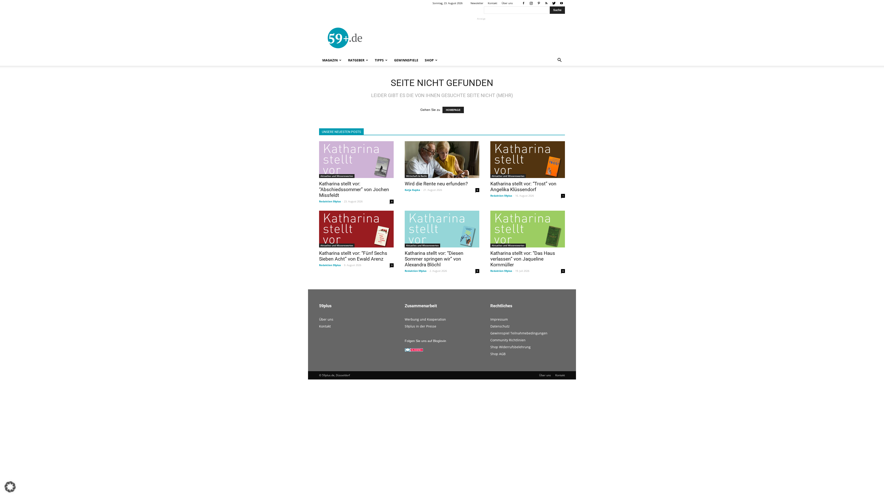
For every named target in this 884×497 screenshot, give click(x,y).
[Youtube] (561, 3)
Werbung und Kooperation (425, 319)
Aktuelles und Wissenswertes (336, 176)
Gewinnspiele (406, 60)
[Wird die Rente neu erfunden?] (442, 159)
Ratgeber (356, 60)
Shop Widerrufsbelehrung (510, 347)
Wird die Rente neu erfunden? (436, 184)
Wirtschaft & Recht (416, 176)
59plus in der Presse (420, 326)
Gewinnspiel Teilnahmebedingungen (518, 333)
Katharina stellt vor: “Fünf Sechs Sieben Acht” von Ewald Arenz (353, 256)
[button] (559, 60)
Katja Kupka (412, 190)
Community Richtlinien (508, 340)
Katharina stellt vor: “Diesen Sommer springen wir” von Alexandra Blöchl (434, 258)
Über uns (507, 3)
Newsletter (477, 3)
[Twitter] (553, 3)
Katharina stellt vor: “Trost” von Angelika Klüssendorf (523, 186)
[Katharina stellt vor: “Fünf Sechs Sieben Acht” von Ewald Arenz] (356, 229)
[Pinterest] (538, 3)
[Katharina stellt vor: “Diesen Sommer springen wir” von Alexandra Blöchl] (442, 229)
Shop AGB (498, 354)
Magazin (330, 60)
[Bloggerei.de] (414, 350)
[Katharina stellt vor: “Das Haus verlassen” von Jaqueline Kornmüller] (527, 229)
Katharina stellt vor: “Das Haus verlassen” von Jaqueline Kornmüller (522, 258)
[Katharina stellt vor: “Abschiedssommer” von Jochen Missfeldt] (356, 159)
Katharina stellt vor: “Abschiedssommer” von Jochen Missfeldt (354, 189)
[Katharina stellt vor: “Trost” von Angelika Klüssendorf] (527, 159)
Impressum (499, 319)
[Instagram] (531, 3)
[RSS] (546, 3)
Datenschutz (500, 326)
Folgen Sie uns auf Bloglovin (425, 341)
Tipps (379, 60)
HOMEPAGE (453, 110)
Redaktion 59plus (330, 201)
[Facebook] (523, 3)
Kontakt (492, 3)
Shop (429, 60)
